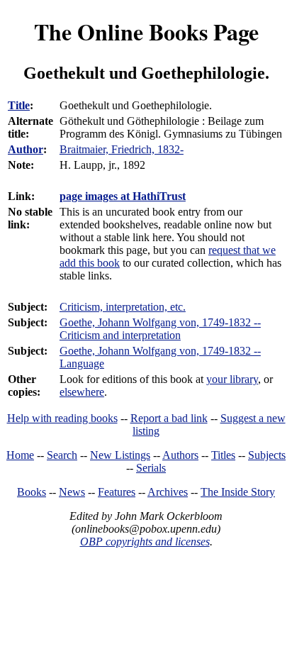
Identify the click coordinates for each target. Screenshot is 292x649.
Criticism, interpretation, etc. (123, 307)
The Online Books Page (146, 31)
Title (19, 105)
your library (232, 379)
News (72, 492)
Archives (167, 492)
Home (20, 455)
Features (116, 492)
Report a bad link (169, 418)
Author (25, 149)
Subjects (267, 455)
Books (31, 492)
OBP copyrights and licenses (145, 542)
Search (62, 455)
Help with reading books (62, 418)
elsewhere (82, 392)
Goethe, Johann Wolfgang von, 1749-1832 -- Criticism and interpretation (160, 328)
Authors (180, 455)
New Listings (120, 455)
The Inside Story (238, 492)
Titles (223, 455)
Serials (151, 468)
